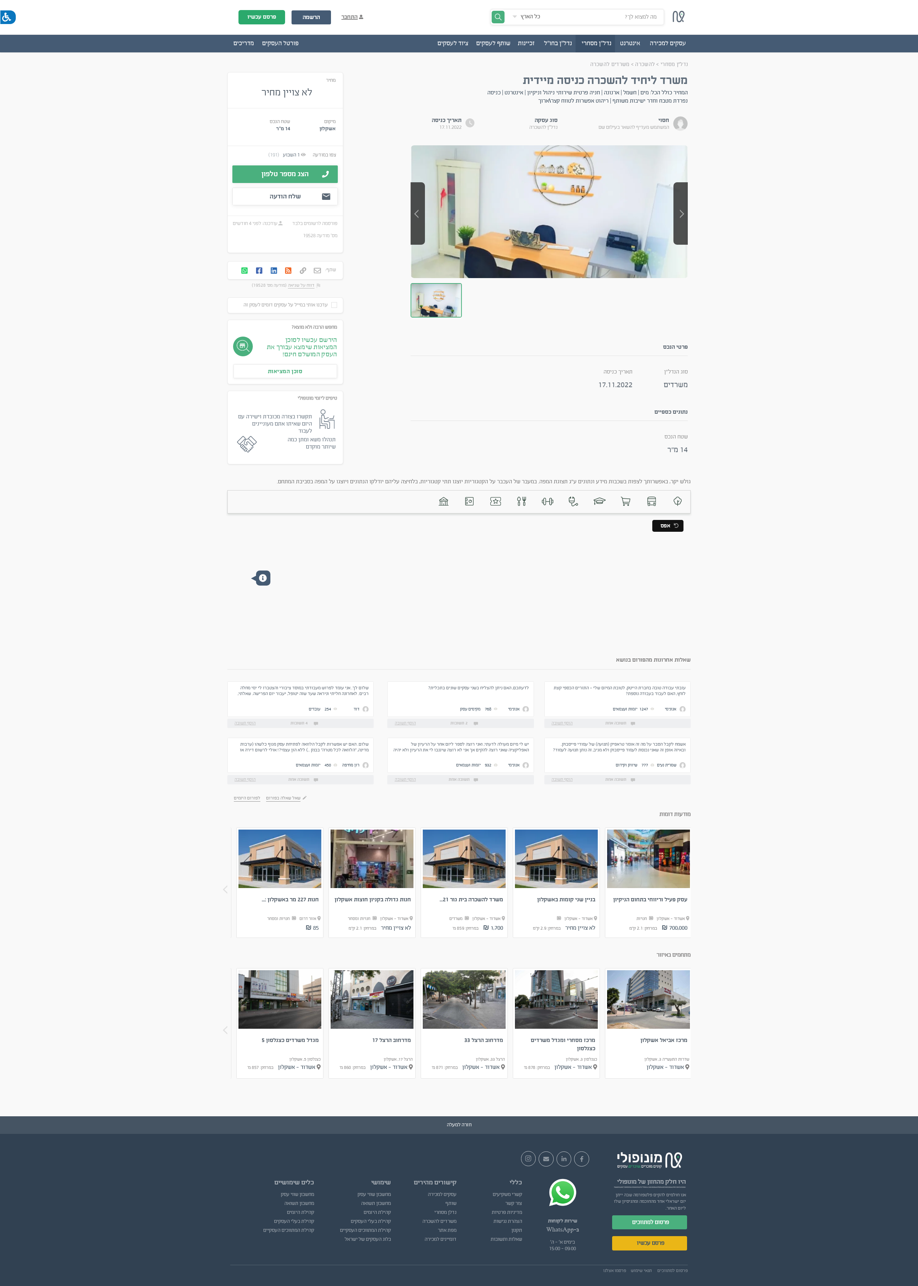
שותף (450, 1203)
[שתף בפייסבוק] (259, 271)
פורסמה (329, 223)
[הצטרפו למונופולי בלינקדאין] (564, 1159)
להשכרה (644, 64)
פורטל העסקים (280, 43)
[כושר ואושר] (547, 501)
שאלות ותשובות (506, 1239)
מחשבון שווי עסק (374, 1194)
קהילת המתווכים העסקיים (365, 1230)
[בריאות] (573, 501)
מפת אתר (447, 1230)
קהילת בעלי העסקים (371, 1221)
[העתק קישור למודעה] (303, 271)
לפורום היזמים (247, 798)
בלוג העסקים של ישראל (368, 1239)
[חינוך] (599, 501)
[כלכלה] (469, 501)
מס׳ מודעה (327, 236)
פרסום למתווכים (650, 1222)
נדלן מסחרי (445, 1212)
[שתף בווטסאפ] (244, 271)
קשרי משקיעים (507, 1194)
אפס (665, 525)
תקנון (516, 1230)
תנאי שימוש (641, 1270)
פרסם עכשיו (261, 16)
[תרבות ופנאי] (495, 501)
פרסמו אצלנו (614, 1270)
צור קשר (513, 1203)
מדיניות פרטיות (507, 1212)
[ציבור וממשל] (443, 501)
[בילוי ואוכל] (521, 501)
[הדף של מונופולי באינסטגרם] (528, 1158)
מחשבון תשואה (376, 1203)
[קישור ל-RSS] (288, 271)
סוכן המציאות (285, 371)
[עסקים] (625, 501)
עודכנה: (269, 223)
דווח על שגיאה (301, 285)
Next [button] (225, 889)
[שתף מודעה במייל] (317, 271)
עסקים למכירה (442, 1194)
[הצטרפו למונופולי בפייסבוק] (581, 1159)
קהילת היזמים (377, 1212)
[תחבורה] (651, 501)
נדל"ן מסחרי (674, 64)
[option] (648, 882)
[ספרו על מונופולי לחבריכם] (546, 1159)
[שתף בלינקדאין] (274, 271)
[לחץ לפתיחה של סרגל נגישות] (8, 17)
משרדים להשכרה (610, 64)
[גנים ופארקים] (677, 501)
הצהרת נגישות (507, 1221)
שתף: (330, 270)
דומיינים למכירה (440, 1239)
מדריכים (243, 43)
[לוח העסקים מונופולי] (679, 20)
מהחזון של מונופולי (640, 1182)
